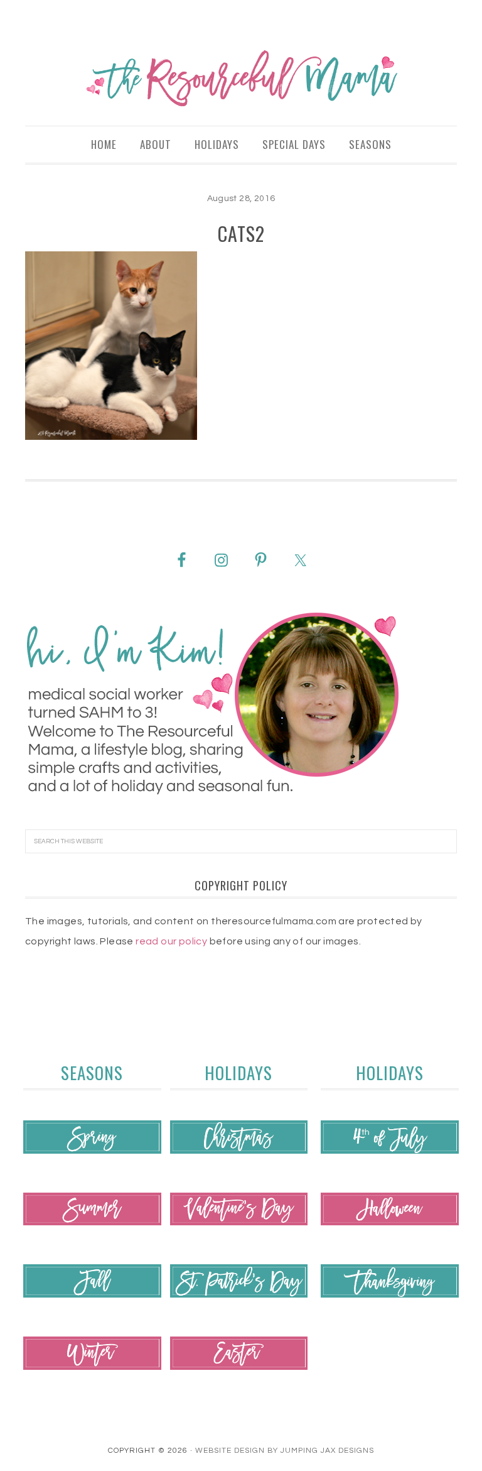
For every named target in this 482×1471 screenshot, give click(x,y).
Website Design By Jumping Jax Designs (284, 1450)
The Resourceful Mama (241, 78)
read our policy (171, 941)
